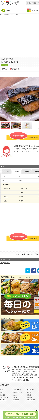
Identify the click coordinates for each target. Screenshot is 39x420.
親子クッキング (18, 392)
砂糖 (5, 201)
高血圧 (29, 392)
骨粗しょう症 (31, 399)
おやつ (15, 395)
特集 (8, 10)
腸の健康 (2, 395)
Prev (3, 99)
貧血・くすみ (4, 397)
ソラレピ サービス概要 (20, 378)
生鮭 (3, 176)
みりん (6, 197)
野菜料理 (16, 399)
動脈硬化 (29, 397)
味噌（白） (7, 188)
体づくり (16, 397)
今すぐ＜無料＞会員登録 (20, 380)
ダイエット (3, 399)
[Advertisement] (19, 35)
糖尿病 (29, 395)
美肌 (1, 392)
